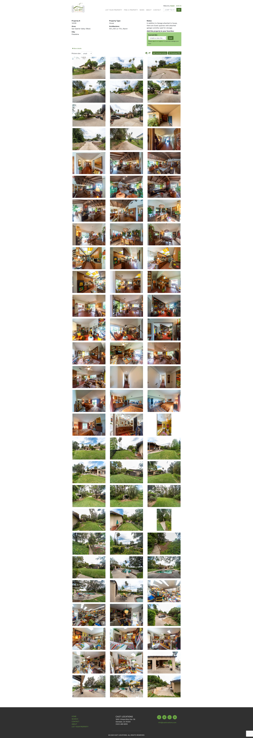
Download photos (161, 53)
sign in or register (157, 41)
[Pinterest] (175, 717)
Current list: (153, 35)
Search (75, 719)
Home (74, 716)
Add (170, 38)
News (142, 10)
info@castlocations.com (167, 722)
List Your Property (113, 10)
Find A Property (131, 10)
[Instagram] (170, 717)
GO (179, 10)
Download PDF (175, 53)
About (149, 10)
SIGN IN (178, 6)
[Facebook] (159, 717)
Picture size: (76, 53)
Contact (157, 10)
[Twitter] (164, 717)
